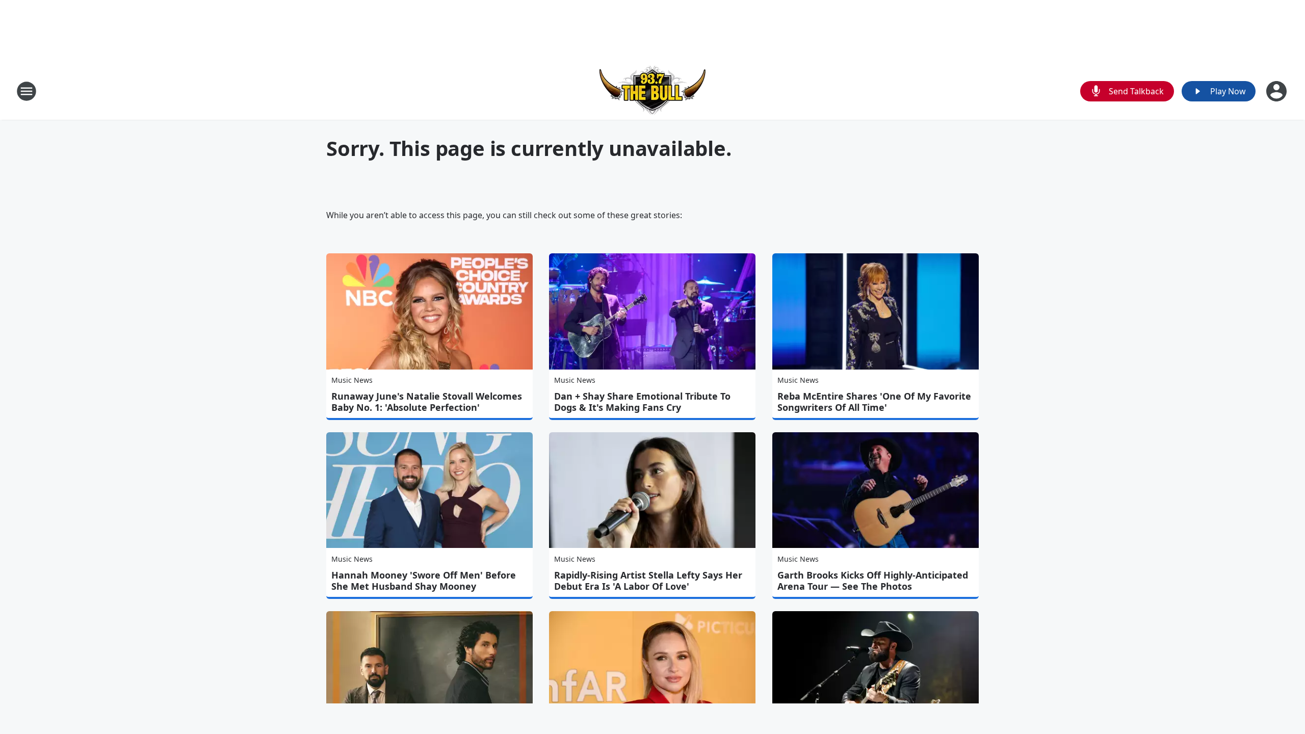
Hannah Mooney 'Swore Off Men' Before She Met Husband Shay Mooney (423, 580)
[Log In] (1277, 91)
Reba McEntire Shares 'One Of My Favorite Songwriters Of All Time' (874, 401)
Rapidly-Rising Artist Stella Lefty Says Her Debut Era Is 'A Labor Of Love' (648, 580)
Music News (352, 380)
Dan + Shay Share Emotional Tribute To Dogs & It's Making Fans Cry (642, 401)
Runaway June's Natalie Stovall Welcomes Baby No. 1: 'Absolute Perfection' (426, 401)
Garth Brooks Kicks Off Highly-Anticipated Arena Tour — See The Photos (872, 580)
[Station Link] (652, 91)
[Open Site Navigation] (26, 91)
